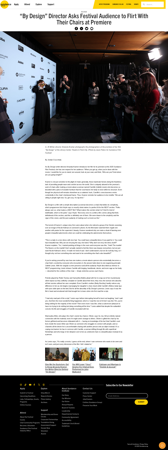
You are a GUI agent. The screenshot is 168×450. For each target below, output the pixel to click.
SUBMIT (141, 402)
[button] (91, 28)
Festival (128, 4)
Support (44, 410)
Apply (22, 388)
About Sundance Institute (69, 389)
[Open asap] (162, 445)
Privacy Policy (144, 444)
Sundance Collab (117, 4)
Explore (44, 388)
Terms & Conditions (133, 444)
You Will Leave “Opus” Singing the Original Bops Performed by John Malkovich (83, 368)
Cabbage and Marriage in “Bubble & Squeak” (110, 365)
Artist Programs (104, 4)
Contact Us (87, 388)
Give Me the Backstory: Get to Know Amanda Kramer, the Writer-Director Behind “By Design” (57, 368)
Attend (23, 412)
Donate (136, 4)
